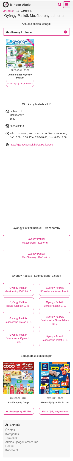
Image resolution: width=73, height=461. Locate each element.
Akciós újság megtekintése (20, 83)
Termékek (11, 438)
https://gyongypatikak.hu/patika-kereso (31, 144)
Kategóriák (12, 434)
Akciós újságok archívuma (21, 442)
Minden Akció (20, 4)
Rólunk (9, 446)
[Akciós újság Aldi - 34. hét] (54, 378)
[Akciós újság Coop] (18, 378)
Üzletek (10, 430)
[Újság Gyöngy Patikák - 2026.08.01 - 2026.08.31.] (20, 53)
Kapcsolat (11, 450)
